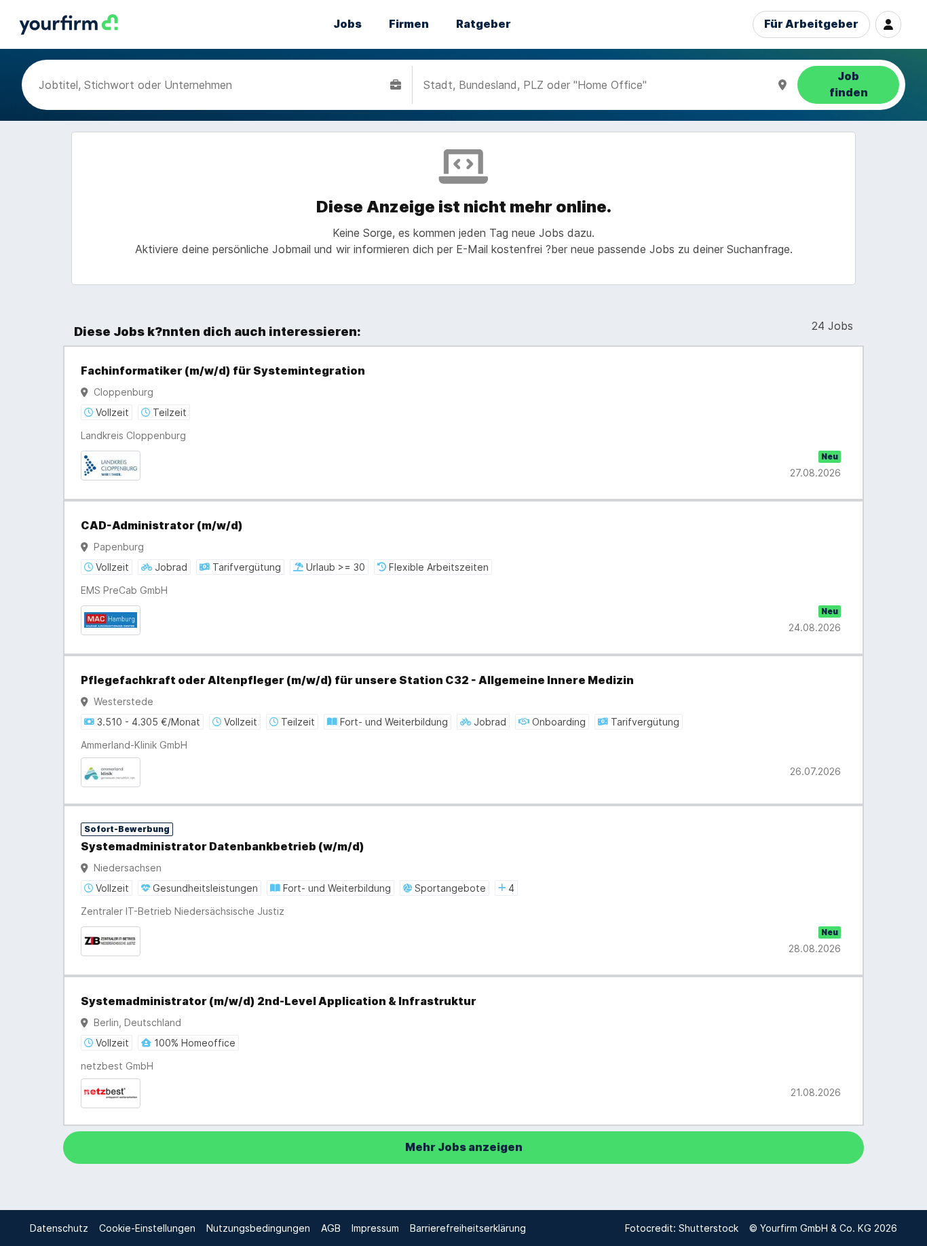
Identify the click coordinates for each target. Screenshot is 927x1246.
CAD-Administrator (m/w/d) (162, 525)
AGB (331, 1228)
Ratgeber (483, 24)
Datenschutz (59, 1228)
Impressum (375, 1228)
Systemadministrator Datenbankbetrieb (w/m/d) (222, 846)
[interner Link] (68, 24)
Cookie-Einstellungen (147, 1228)
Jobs (347, 24)
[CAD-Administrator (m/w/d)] (463, 578)
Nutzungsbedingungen (258, 1228)
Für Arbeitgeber (811, 24)
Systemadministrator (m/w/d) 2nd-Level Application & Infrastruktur (278, 1001)
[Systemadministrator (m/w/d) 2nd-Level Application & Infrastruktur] (463, 1051)
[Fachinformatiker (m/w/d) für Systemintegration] (463, 423)
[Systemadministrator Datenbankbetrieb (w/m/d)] (463, 890)
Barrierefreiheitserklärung (468, 1228)
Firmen (409, 24)
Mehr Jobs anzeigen (464, 1147)
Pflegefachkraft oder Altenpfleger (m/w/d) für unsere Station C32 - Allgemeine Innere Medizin (357, 680)
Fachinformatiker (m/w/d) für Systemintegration (223, 370)
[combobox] (212, 85)
